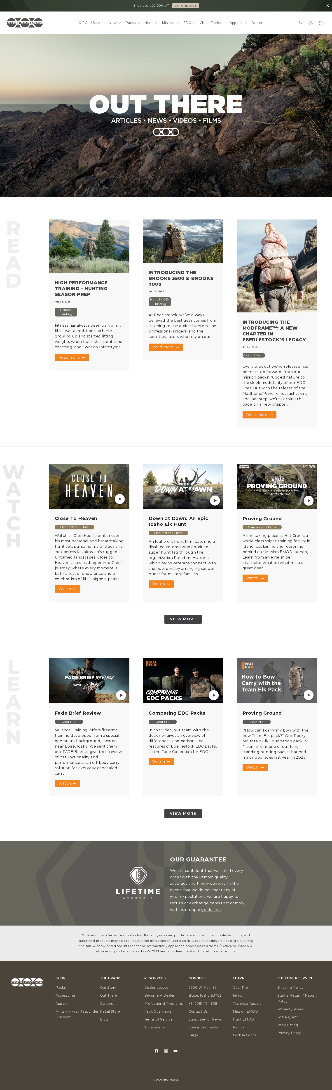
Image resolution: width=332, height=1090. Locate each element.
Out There (108, 995)
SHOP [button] (60, 978)
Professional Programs (163, 1004)
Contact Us (198, 1011)
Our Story (108, 988)
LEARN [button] (239, 978)
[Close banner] (327, 6)
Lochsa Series (244, 1035)
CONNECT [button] (197, 978)
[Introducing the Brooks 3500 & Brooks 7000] (183, 241)
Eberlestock (171, 1079)
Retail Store (110, 1011)
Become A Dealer (159, 995)
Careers (106, 1004)
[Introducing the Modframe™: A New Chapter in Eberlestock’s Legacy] (277, 266)
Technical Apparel (247, 1004)
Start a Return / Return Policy (297, 998)
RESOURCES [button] (155, 978)
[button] (91, 23)
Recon (238, 1027)
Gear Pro (240, 988)
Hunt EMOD (243, 1019)
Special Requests (203, 1027)
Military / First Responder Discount (77, 1014)
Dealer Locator (157, 988)
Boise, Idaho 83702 (205, 995)
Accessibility (154, 1027)
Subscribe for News (205, 1019)
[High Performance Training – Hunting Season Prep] (89, 246)
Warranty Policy (290, 1009)
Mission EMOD (245, 1011)
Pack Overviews (157, 1011)
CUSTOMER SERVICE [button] (295, 978)
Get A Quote (288, 1017)
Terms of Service (158, 1019)
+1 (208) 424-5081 (204, 1004)
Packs (61, 988)
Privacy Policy (289, 1033)
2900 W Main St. (203, 988)
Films (237, 995)
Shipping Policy (290, 988)
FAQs (193, 1035)
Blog (104, 1019)
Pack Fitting (287, 1025)
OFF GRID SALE (185, 5)
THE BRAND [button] (110, 978)
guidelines (211, 910)
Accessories (66, 995)
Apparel (62, 1004)
